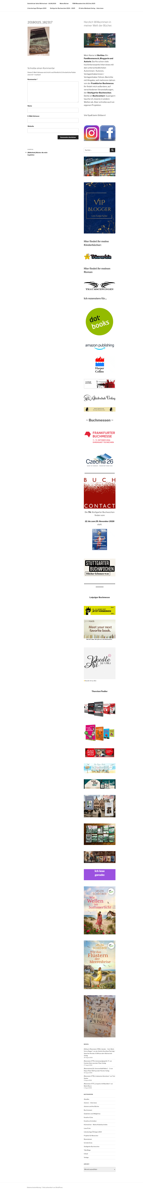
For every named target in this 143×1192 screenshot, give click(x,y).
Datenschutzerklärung (34, 1187)
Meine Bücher (64, 3)
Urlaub (86, 1154)
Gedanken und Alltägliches (92, 1113)
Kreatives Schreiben (90, 1121)
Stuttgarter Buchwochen (91, 1146)
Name (30, 106)
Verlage (86, 1157)
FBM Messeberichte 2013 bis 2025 (83, 3)
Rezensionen (88, 1139)
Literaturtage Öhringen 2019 (36, 8)
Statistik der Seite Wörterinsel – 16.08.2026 (41, 3)
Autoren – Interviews (90, 1103)
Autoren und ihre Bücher (91, 1106)
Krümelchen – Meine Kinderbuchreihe (95, 1124)
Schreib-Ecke (88, 1143)
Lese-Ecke (87, 1128)
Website (31, 126)
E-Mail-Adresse (33, 116)
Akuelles (86, 1099)
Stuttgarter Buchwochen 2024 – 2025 (62, 8)
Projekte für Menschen (91, 1135)
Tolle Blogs (87, 1150)
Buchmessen (88, 1110)
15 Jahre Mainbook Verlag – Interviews (91, 8)
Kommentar (33, 79)
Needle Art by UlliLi (90, 680)
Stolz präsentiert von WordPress (52, 1187)
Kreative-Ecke (88, 1117)
